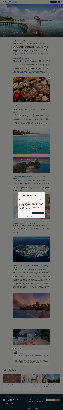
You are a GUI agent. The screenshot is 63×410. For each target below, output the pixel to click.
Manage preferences (31, 216)
